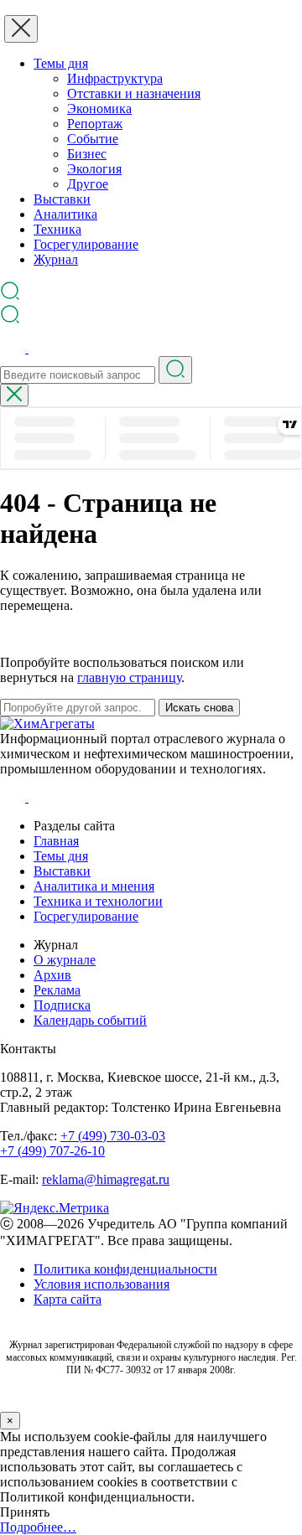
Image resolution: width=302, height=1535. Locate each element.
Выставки (62, 199)
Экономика (99, 108)
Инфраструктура (115, 78)
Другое (87, 184)
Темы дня (61, 63)
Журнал (56, 259)
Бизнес (87, 154)
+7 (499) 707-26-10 (52, 1151)
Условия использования (101, 1284)
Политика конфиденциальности (125, 1269)
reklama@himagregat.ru (105, 1179)
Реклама (57, 990)
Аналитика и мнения (94, 886)
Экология (94, 169)
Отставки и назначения (133, 93)
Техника (57, 229)
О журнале (65, 960)
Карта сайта (68, 1299)
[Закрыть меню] (21, 29)
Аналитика (65, 214)
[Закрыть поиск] (14, 395)
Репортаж (94, 123)
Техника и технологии (98, 901)
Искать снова (199, 707)
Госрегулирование (86, 244)
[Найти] (175, 370)
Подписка (62, 1005)
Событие (92, 139)
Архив (52, 975)
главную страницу (129, 677)
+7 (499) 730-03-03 (112, 1136)
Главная (56, 841)
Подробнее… (38, 1527)
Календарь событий (90, 1020)
